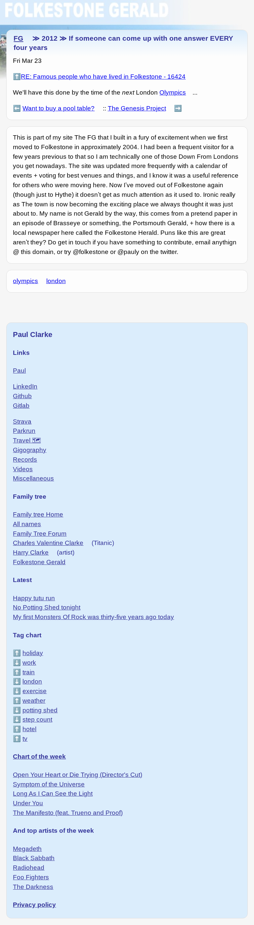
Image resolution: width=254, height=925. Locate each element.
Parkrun (24, 430)
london (56, 280)
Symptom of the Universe (49, 784)
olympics (25, 280)
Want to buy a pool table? (58, 108)
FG (18, 38)
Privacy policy (34, 904)
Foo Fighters (31, 877)
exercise (34, 691)
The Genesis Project (137, 108)
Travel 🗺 (27, 440)
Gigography (29, 449)
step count (37, 719)
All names (27, 524)
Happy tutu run (34, 598)
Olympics (172, 92)
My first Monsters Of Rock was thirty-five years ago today (93, 616)
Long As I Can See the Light (53, 793)
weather (33, 700)
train (28, 672)
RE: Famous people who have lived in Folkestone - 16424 (103, 76)
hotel (29, 729)
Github (22, 396)
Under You (28, 803)
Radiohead (28, 867)
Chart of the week (39, 756)
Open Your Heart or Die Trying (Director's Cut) (77, 774)
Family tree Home (38, 514)
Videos (23, 469)
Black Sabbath (34, 858)
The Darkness (33, 886)
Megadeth (27, 848)
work (29, 662)
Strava (22, 421)
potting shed (40, 710)
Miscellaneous (33, 478)
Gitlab (21, 405)
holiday (32, 653)
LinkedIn (25, 386)
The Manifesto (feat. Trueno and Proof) (68, 812)
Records (25, 459)
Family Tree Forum (39, 533)
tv (24, 738)
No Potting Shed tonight (46, 607)
